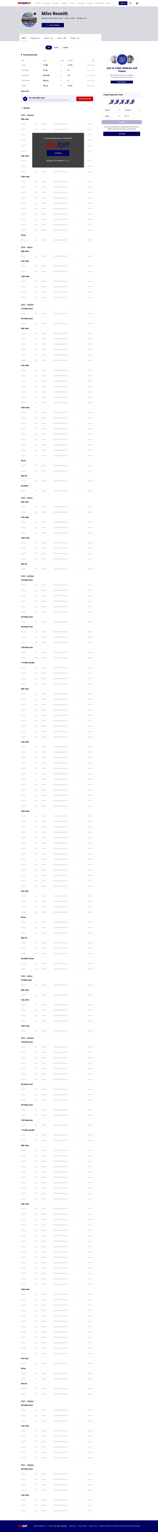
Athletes (64, 3)
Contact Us (72, 1526)
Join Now (121, 134)
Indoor (56, 47)
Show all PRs (25, 91)
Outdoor (65, 47)
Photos (75, 38)
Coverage (80, 3)
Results (38, 3)
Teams (72, 3)
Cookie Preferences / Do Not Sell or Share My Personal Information (119, 1526)
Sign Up (123, 3)
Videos (48, 38)
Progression (35, 38)
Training (90, 3)
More (108, 3)
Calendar (55, 3)
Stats (24, 38)
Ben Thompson (62, 1526)
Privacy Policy (82, 1526)
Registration (99, 3)
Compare (121, 122)
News (61, 38)
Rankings (46, 3)
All (49, 47)
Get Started (121, 82)
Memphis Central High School (52, 18)
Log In (67, 161)
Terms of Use (93, 1526)
